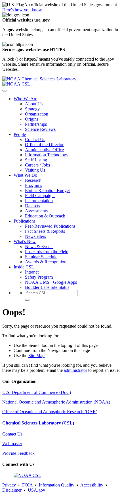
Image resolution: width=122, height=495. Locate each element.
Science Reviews (40, 129)
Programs (33, 185)
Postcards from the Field (46, 251)
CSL (26, 84)
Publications (24, 221)
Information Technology (46, 154)
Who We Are (25, 98)
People (20, 134)
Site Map (36, 355)
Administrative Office (44, 149)
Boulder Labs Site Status (47, 287)
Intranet (32, 272)
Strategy (32, 108)
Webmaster (12, 443)
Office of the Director (44, 144)
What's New (25, 241)
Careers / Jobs (37, 165)
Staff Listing (36, 159)
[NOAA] (11, 78)
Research (33, 180)
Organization (36, 114)
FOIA (27, 485)
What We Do (25, 175)
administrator (75, 370)
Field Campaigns (40, 195)
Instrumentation (39, 200)
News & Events (39, 246)
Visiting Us (35, 170)
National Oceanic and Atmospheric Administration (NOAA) (56, 402)
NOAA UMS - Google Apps (51, 282)
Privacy (9, 485)
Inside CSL (24, 266)
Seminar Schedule (41, 256)
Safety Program (39, 277)
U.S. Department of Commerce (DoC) (36, 392)
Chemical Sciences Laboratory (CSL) (38, 423)
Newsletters (35, 236)
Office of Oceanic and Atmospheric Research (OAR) (49, 411)
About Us (34, 103)
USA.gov (36, 490)
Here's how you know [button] (22, 9)
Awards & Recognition (45, 261)
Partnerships (36, 124)
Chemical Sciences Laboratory (49, 78)
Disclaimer (12, 490)
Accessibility (91, 485)
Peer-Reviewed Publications (50, 226)
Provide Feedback (18, 453)
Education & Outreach (45, 216)
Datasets (32, 205)
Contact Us (35, 139)
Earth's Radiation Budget (47, 190)
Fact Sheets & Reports (45, 231)
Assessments (36, 210)
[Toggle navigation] (4, 90)
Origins (31, 119)
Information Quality (56, 485)
